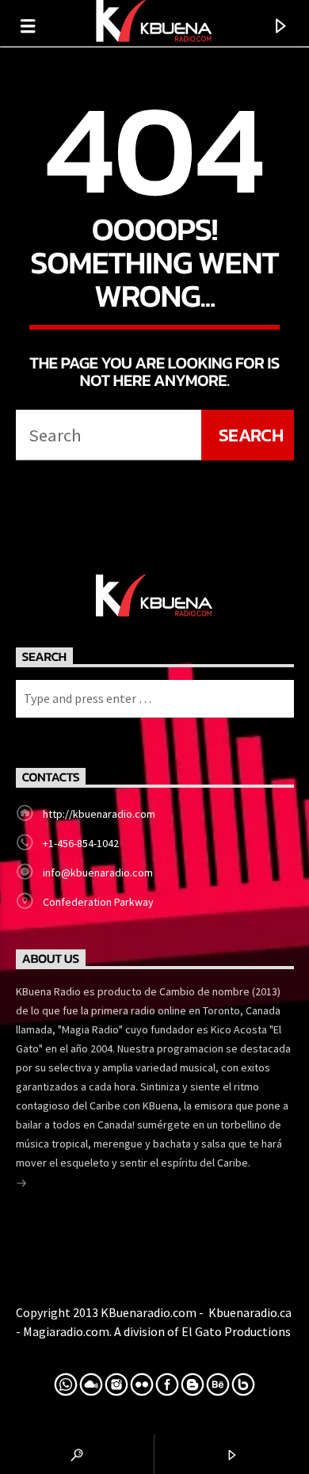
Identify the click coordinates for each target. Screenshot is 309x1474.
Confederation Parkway (98, 902)
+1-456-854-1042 (81, 843)
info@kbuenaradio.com (98, 872)
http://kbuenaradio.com (99, 814)
